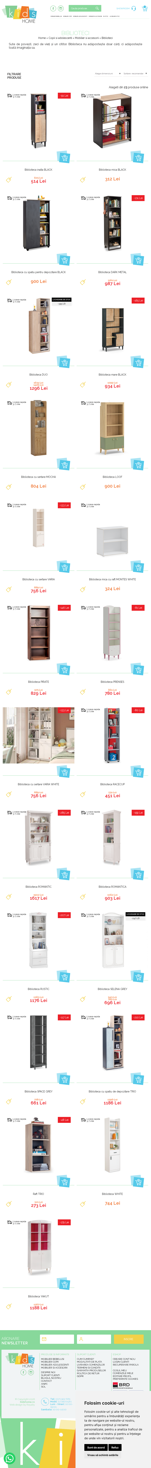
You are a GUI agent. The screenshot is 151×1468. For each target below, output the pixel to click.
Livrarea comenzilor (91, 1364)
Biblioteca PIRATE (38, 681)
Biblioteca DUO (38, 374)
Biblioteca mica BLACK (112, 169)
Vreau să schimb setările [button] (102, 1455)
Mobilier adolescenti (80, 16)
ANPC (44, 1383)
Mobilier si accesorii (95, 16)
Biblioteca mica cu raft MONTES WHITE (112, 579)
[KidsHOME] (19, 22)
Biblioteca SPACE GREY (38, 1091)
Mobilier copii (67, 16)
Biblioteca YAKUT (38, 1296)
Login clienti (121, 1361)
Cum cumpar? (85, 1359)
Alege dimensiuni (103, 73)
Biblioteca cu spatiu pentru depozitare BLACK (38, 272)
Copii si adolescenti (61, 37)
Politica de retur (88, 1373)
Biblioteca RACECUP (112, 784)
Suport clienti (50, 1375)
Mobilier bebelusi (56, 16)
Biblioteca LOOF (112, 476)
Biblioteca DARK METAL (112, 272)
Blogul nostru (51, 1378)
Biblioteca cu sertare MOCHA (38, 476)
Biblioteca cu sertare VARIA (38, 579)
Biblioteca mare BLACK (112, 374)
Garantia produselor (91, 1370)
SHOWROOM (123, 8)
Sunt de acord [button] (96, 1447)
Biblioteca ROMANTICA (112, 886)
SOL (43, 1386)
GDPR (80, 1376)
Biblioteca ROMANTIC (39, 886)
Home (42, 37)
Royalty (31, 1404)
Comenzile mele (123, 1373)
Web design (16, 1404)
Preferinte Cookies (125, 1379)
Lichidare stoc (115, 16)
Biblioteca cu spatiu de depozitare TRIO (112, 1091)
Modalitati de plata (89, 1361)
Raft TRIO (38, 1193)
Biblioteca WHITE (112, 1193)
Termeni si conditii (88, 1367)
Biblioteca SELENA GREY (112, 989)
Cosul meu (120, 1370)
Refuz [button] (115, 1447)
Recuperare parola (126, 1364)
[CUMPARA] (63, 157)
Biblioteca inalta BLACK (38, 169)
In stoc (105, 16)
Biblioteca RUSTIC (38, 989)
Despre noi (48, 1372)
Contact (46, 1381)
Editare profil (122, 1376)
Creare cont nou (124, 1359)
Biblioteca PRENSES (112, 681)
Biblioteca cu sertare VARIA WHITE (38, 784)
